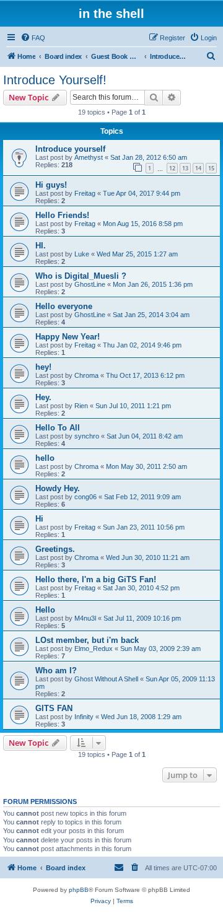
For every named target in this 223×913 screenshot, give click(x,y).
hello (45, 458)
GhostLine (89, 284)
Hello (45, 609)
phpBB (79, 889)
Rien (81, 405)
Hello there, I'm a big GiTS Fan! (95, 579)
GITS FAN (53, 708)
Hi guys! (51, 185)
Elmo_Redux (93, 648)
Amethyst (88, 157)
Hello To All (57, 427)
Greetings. (55, 549)
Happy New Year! (67, 336)
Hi (39, 518)
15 (211, 168)
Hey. (43, 397)
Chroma (86, 375)
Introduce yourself (70, 149)
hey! (43, 367)
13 (185, 168)
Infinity (84, 716)
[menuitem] (32, 37)
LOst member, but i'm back (87, 640)
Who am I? (56, 670)
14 (198, 168)
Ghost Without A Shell (106, 679)
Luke (81, 254)
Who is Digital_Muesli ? (80, 276)
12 (172, 168)
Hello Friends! (62, 215)
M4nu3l (85, 618)
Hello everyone (63, 306)
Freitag (84, 193)
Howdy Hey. (57, 488)
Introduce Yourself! (55, 80)
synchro (86, 436)
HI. (40, 245)
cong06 (85, 496)
